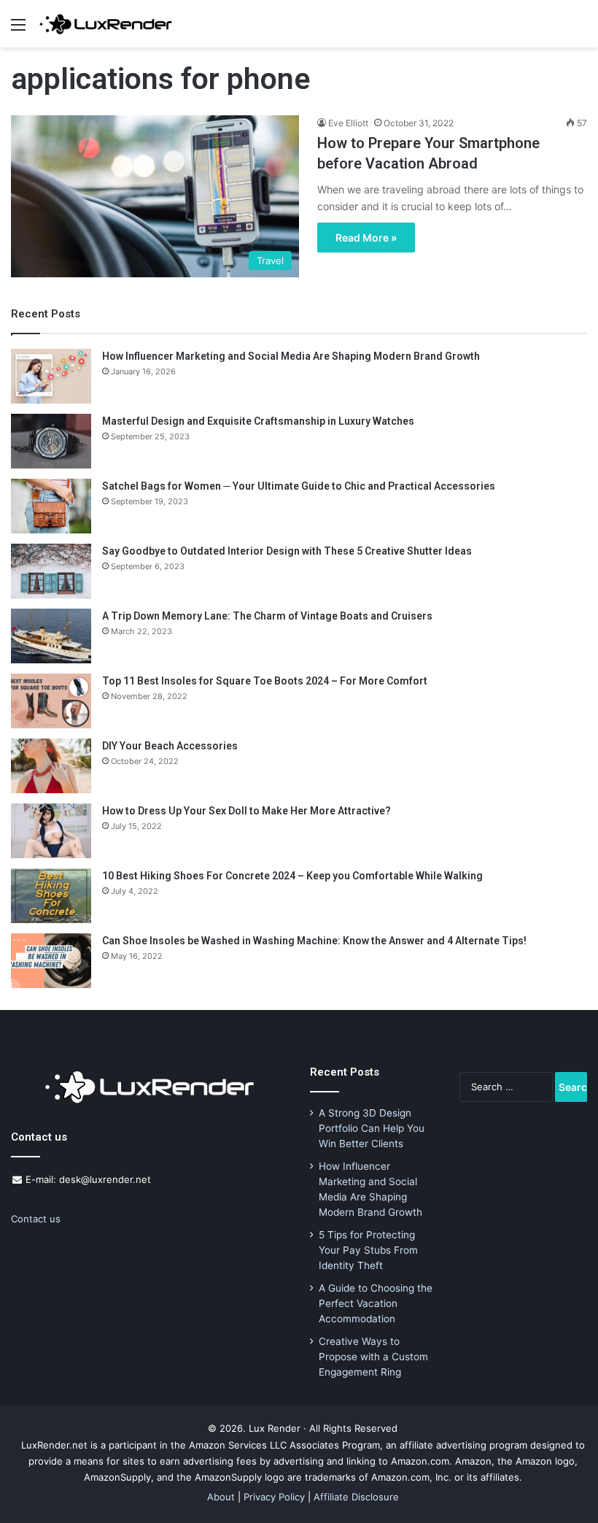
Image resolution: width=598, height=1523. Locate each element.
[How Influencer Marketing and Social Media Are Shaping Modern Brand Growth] (51, 376)
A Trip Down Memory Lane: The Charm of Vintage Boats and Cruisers (267, 616)
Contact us (36, 1219)
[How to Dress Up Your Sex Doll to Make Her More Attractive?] (51, 830)
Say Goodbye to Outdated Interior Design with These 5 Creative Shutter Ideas (287, 551)
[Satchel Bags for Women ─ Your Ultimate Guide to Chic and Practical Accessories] (51, 506)
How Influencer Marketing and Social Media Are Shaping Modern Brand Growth (291, 356)
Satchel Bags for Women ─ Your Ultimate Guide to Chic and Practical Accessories (298, 486)
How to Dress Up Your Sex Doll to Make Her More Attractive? (246, 811)
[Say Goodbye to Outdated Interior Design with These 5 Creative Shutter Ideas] (51, 571)
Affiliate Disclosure (356, 1497)
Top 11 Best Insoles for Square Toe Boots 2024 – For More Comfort (264, 681)
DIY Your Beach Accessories (170, 746)
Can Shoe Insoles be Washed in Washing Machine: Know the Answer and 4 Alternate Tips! (314, 940)
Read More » (366, 237)
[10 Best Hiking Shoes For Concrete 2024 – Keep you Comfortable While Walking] (51, 895)
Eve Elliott (348, 122)
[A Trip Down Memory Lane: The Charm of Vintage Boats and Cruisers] (51, 636)
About (221, 1497)
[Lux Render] (105, 23)
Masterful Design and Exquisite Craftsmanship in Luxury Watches (258, 421)
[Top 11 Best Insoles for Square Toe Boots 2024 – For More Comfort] (51, 701)
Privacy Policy (274, 1497)
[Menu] (18, 29)
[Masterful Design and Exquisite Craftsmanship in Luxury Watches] (51, 441)
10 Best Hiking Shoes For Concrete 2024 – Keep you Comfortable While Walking (292, 876)
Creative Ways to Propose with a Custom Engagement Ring (373, 1356)
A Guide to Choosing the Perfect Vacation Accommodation (375, 1303)
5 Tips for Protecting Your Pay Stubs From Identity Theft (368, 1250)
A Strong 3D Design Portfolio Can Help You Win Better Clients (371, 1128)
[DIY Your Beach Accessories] (51, 766)
